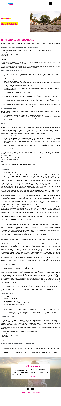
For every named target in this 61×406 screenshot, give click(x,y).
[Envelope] (32, 389)
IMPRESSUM (24, 392)
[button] (50, 4)
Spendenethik (34, 376)
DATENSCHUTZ (31, 392)
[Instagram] (28, 389)
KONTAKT (38, 392)
